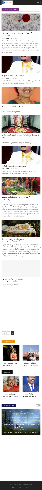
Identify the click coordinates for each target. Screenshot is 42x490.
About (20, 487)
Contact (28, 487)
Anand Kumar (5, 140)
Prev (4, 333)
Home (13, 487)
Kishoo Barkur (5, 38)
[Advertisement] (21, 309)
